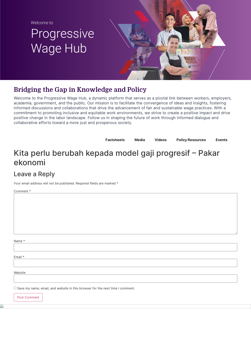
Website (19, 272)
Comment (22, 191)
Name (19, 241)
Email (19, 256)
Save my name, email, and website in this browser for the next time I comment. (76, 288)
